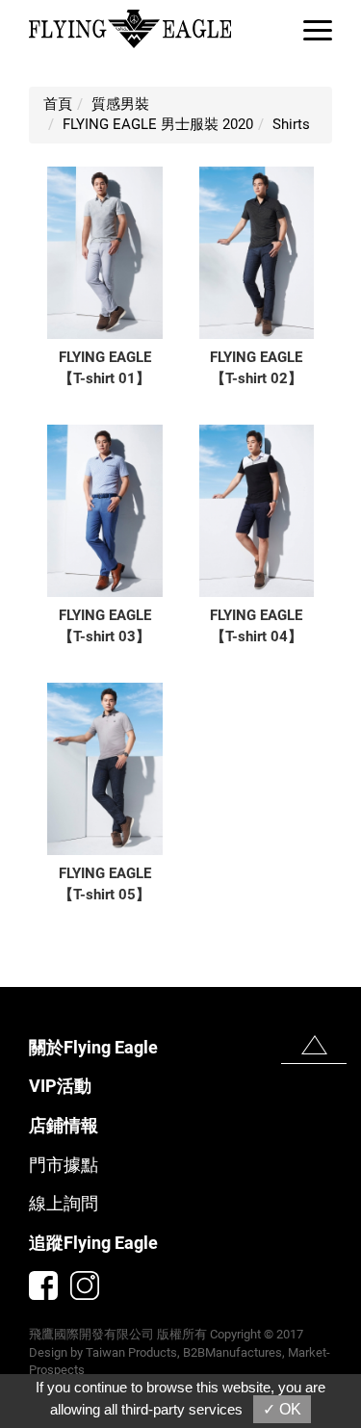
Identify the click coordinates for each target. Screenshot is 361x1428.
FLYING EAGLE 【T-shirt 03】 (105, 625)
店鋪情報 (63, 1125)
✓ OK (282, 1409)
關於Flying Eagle (93, 1047)
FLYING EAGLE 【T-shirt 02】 (256, 367)
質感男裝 (120, 104)
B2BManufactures (232, 1352)
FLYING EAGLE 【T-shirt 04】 (256, 625)
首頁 (57, 104)
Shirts (291, 124)
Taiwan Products (131, 1352)
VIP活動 (60, 1086)
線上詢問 (63, 1203)
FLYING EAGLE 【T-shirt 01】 (105, 367)
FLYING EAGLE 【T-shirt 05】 (105, 883)
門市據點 (63, 1165)
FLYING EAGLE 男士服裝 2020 (158, 124)
